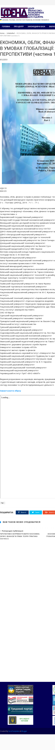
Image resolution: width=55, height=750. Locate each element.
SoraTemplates (13, 731)
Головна (6, 26)
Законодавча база (36, 26)
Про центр (19, 26)
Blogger (24, 731)
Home (2, 33)
